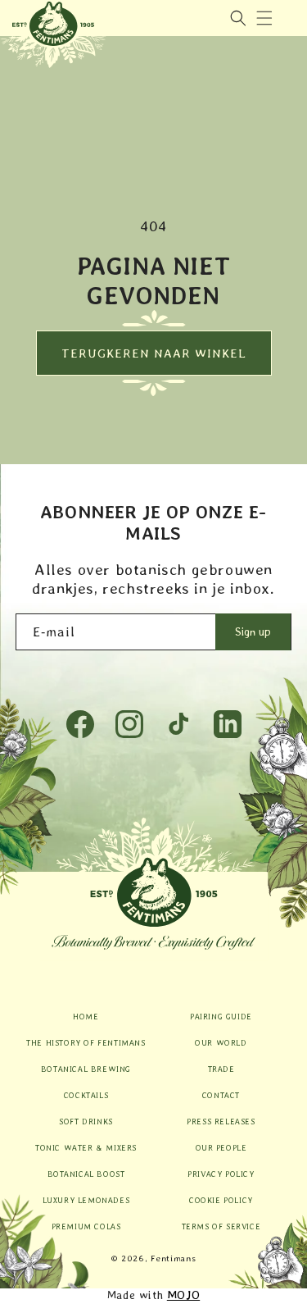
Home (85, 1016)
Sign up (253, 631)
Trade (221, 1069)
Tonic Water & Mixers (86, 1147)
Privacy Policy (220, 1174)
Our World (220, 1042)
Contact (221, 1095)
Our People (221, 1147)
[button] (264, 18)
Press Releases (221, 1121)
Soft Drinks (86, 1121)
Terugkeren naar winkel (153, 353)
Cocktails (86, 1095)
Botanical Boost (86, 1174)
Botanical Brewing (86, 1069)
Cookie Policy (221, 1200)
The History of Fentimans (85, 1042)
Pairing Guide (221, 1016)
